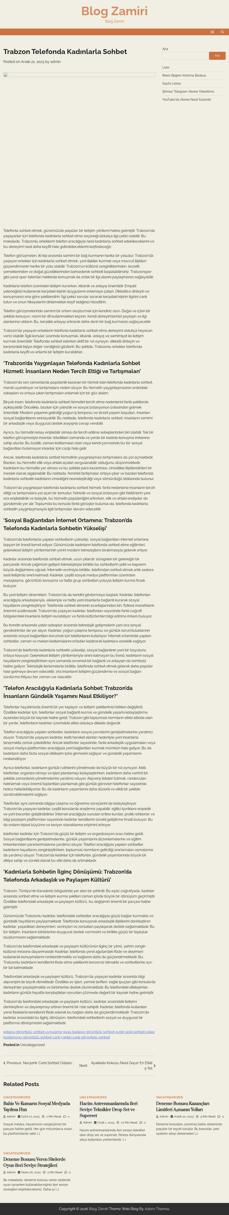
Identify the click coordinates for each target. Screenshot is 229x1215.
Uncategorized (32, 1045)
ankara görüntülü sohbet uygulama (32, 1032)
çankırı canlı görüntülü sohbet (85, 1037)
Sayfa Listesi (171, 83)
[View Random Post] (212, 32)
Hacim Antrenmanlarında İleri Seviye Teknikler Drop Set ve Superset (109, 1110)
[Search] (222, 32)
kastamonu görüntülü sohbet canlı (31, 1037)
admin (55, 62)
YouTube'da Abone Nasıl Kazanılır (186, 99)
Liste (165, 67)
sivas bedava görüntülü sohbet (88, 1032)
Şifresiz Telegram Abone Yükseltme (188, 91)
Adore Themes (157, 1209)
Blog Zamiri (114, 11)
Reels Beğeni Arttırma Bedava (184, 75)
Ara (165, 49)
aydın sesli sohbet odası (135, 1032)
